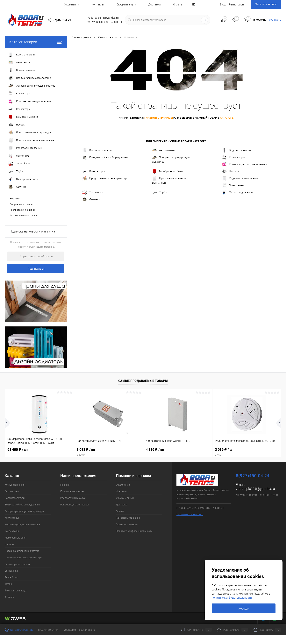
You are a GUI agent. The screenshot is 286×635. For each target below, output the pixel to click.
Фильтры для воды (241, 192)
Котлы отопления (100, 150)
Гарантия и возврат (127, 524)
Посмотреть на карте (189, 514)
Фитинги (94, 199)
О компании (71, 4)
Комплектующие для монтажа (248, 164)
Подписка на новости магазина (32, 231)
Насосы (234, 171)
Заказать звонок (266, 4)
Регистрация (237, 4)
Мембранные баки (171, 171)
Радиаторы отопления (243, 178)
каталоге (226, 117)
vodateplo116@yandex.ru (255, 489)
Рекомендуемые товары (24, 215)
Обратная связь (21, 629)
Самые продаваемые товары (143, 381)
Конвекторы (97, 171)
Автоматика (167, 150)
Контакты (97, 4)
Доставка (154, 4)
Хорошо (244, 608)
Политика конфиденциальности (134, 531)
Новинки (14, 198)
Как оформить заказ (128, 517)
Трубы (163, 192)
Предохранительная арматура (108, 178)
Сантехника (236, 185)
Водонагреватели (240, 150)
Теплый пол (96, 192)
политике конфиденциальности (232, 597)
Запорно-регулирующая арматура (171, 159)
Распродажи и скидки (22, 209)
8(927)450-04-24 (48, 629)
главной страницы (158, 117)
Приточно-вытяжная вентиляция (169, 180)
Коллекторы (237, 157)
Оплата (177, 4)
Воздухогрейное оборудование (109, 157)
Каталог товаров (23, 42)
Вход (223, 4)
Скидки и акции (126, 4)
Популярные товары (21, 204)
